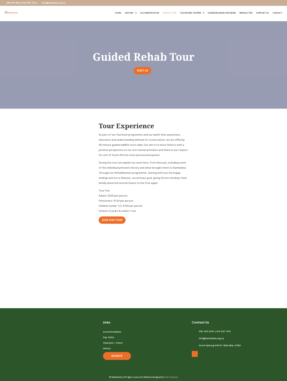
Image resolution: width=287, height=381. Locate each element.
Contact (277, 13)
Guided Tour (169, 13)
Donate (117, 356)
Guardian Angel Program (222, 13)
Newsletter (245, 13)
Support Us (262, 13)
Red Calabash (171, 377)
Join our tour (112, 220)
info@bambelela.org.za (211, 338)
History (129, 13)
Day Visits (108, 337)
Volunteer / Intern (190, 13)
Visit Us (142, 70)
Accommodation (149, 13)
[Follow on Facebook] (195, 354)
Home (118, 13)
